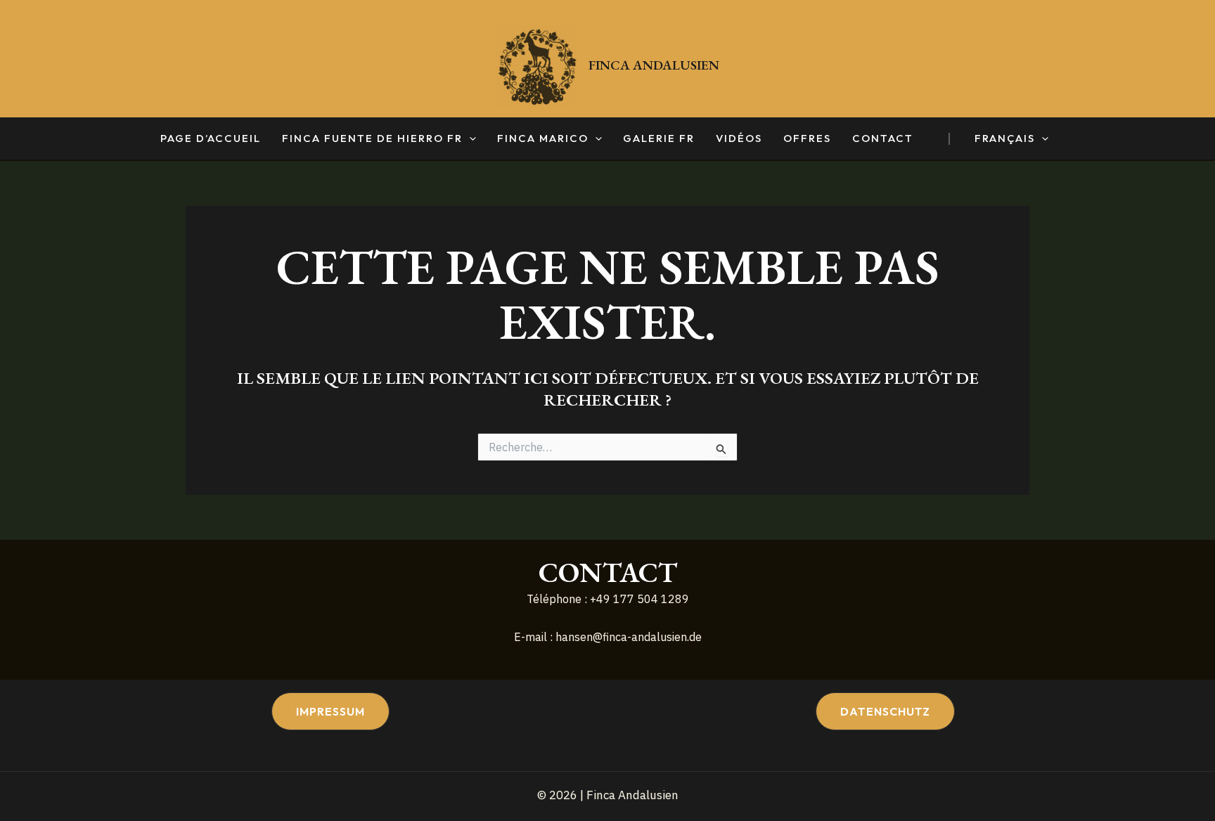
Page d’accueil (210, 139)
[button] (469, 139)
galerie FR (659, 139)
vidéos (739, 139)
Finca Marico (543, 139)
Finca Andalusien (654, 65)
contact (882, 139)
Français (1005, 139)
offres (807, 139)
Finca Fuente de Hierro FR (372, 139)
